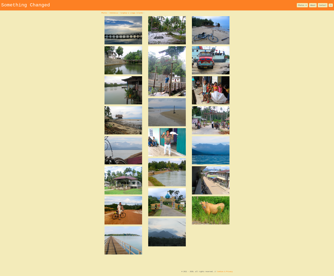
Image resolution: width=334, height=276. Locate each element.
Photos (301, 4)
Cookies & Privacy (225, 271)
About (312, 5)
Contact (322, 5)
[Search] (331, 5)
